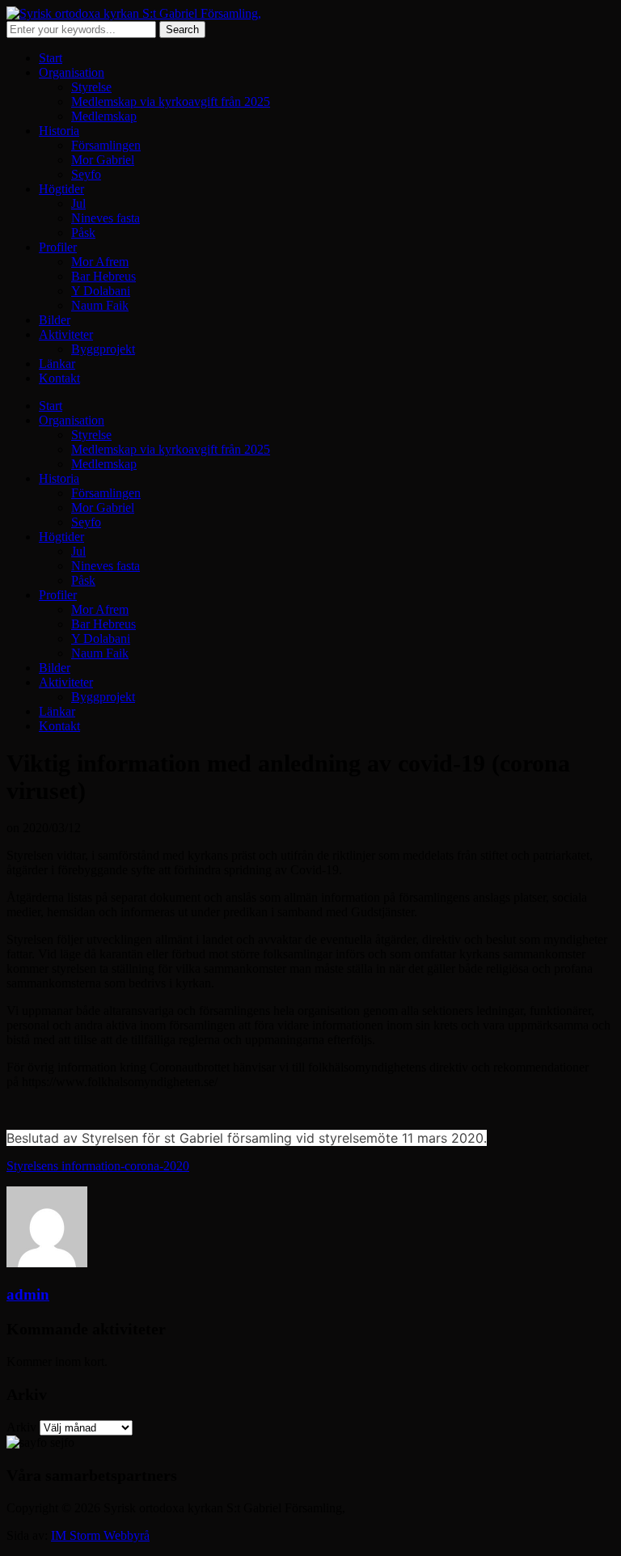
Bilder (54, 320)
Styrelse (91, 87)
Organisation (71, 72)
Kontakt (59, 378)
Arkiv (21, 1427)
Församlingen (106, 145)
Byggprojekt (103, 349)
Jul (78, 203)
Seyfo (86, 174)
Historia (59, 130)
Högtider (61, 189)
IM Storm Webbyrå (100, 1535)
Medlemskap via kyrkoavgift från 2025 (170, 101)
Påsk (83, 232)
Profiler (58, 247)
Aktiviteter (66, 334)
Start (50, 58)
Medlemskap (104, 116)
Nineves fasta (105, 218)
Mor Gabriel (102, 160)
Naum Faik (100, 305)
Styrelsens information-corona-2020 (97, 1166)
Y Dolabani (100, 291)
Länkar (57, 363)
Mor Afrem (100, 261)
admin (27, 1294)
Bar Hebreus (103, 276)
